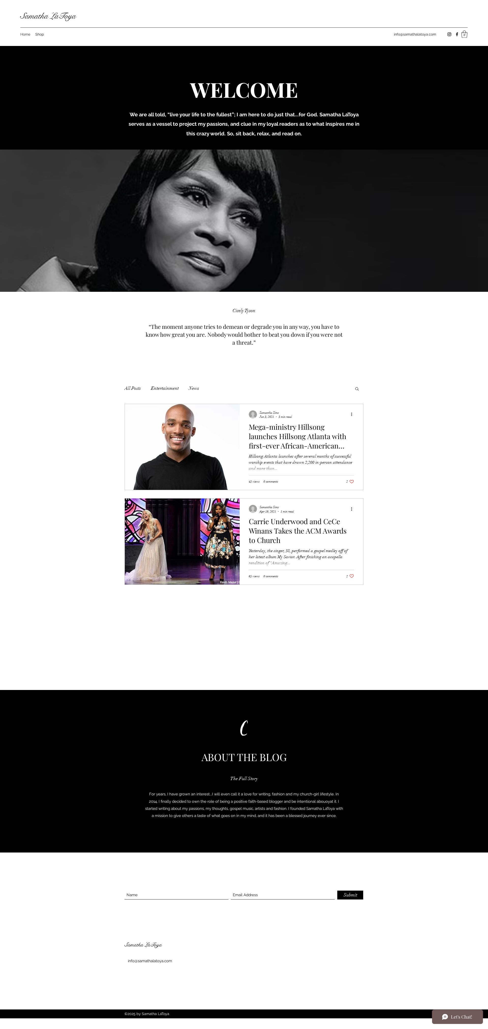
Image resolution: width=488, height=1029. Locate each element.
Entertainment (165, 388)
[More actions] (353, 414)
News (194, 388)
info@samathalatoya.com (415, 34)
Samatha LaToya (48, 16)
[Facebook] (457, 34)
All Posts (133, 388)
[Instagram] (449, 34)
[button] (464, 34)
